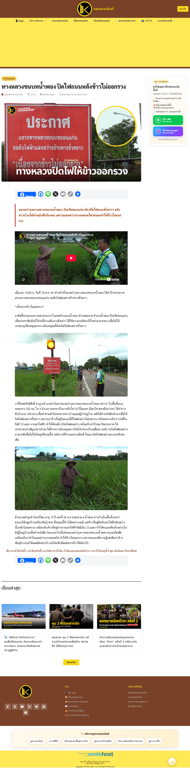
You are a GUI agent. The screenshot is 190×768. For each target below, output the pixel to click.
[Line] (44, 707)
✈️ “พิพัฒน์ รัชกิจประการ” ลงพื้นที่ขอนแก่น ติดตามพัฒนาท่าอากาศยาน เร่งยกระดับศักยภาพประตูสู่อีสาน (23, 643)
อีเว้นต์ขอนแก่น (102, 21)
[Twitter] (36, 707)
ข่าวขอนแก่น (9, 78)
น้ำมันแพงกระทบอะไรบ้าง (76, 550)
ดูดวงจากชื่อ (154, 741)
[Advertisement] (95, 46)
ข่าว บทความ (36, 21)
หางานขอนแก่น (60, 21)
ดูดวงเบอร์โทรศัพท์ (103, 741)
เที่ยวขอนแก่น (81, 21)
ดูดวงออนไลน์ (36, 741)
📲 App (19, 21)
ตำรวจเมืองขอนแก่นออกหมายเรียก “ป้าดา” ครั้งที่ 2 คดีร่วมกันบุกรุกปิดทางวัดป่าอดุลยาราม (118, 641)
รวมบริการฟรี (165, 21)
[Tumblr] (15, 707)
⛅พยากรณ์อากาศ (125, 21)
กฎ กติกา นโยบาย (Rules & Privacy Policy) (95, 761)
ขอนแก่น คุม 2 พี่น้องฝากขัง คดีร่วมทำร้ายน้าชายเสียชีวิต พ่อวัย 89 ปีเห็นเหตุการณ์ (70, 641)
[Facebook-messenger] (26, 713)
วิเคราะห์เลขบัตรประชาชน (130, 741)
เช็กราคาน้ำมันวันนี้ (15, 550)
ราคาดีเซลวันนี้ (34, 550)
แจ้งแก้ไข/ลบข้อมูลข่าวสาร (95, 763)
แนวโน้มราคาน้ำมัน (52, 550)
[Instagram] (29, 707)
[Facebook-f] (8, 707)
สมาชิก (182, 8)
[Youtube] (22, 707)
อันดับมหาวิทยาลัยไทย (126, 550)
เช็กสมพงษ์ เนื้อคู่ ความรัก (76, 741)
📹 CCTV (146, 21)
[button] (71, 662)
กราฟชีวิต (53, 741)
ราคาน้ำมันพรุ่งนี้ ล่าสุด (102, 550)
